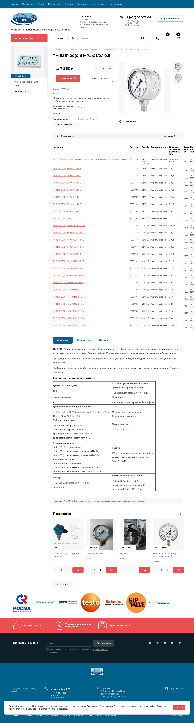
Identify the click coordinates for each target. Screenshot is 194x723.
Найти (143, 38)
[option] (144, 87)
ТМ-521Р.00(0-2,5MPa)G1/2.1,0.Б (67, 204)
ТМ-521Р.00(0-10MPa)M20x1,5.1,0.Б (68, 290)
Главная (14, 4)
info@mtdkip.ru (176, 688)
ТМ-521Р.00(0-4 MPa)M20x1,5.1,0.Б (68, 275)
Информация (54, 4)
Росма (56, 93)
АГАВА (123, 558)
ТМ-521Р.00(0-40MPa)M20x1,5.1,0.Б (68, 311)
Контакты (82, 4)
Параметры (84, 340)
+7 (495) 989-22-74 (138, 17)
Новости (69, 4)
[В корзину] (78, 570)
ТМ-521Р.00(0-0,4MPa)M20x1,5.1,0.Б (68, 240)
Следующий (169, 136)
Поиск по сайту (98, 4)
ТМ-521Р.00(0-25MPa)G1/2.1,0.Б (67, 218)
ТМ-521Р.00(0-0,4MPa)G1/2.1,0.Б (67, 176)
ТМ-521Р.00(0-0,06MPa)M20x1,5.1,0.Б (69, 226)
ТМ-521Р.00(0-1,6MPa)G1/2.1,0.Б (67, 197)
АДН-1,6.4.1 (125, 553)
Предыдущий (67, 136)
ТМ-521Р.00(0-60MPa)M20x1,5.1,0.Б (68, 318)
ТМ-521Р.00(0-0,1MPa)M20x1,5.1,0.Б (68, 233)
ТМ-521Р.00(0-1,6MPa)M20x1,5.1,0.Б (68, 261)
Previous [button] (175, 514)
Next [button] (180, 514)
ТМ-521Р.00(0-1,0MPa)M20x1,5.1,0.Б (68, 254)
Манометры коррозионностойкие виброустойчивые (121, 501)
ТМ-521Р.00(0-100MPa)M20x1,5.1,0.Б (69, 325)
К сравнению (166, 65)
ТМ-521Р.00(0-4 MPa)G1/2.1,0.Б (66, 211)
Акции (41, 4)
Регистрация (116, 4)
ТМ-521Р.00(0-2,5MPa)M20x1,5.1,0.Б (68, 268)
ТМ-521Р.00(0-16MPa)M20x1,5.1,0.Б (68, 297)
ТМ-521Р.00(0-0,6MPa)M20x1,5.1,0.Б (68, 247)
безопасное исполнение (85, 501)
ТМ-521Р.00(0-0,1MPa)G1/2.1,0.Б (67, 169)
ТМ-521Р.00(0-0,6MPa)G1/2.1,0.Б (67, 183)
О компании (28, 4)
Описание (63, 340)
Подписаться (104, 643)
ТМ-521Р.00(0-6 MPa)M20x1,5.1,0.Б (68, 283)
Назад (64, 584)
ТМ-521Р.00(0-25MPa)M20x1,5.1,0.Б (68, 304)
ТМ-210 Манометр (95, 553)
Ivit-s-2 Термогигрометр (27, 82)
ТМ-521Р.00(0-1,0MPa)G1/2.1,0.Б (67, 190)
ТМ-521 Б (68, 501)
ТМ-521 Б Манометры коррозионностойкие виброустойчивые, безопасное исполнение (91, 159)
